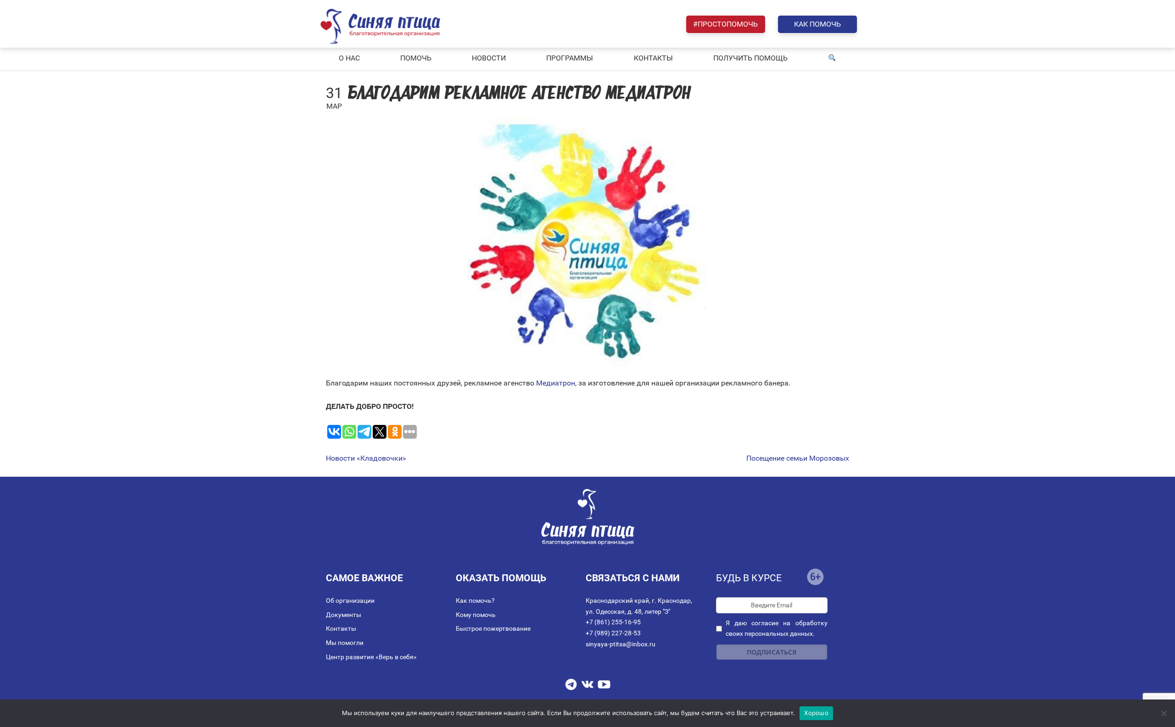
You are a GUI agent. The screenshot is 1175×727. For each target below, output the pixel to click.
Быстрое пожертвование (493, 628)
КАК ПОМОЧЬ (817, 24)
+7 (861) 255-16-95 (613, 622)
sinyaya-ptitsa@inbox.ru (620, 644)
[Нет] (1163, 713)
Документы (343, 614)
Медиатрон (555, 383)
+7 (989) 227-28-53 (613, 633)
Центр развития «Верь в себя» (371, 657)
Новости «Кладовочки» (366, 458)
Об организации (350, 600)
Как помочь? (475, 600)
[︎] (832, 58)
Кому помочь (476, 614)
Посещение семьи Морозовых (797, 458)
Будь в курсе (749, 578)
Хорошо (816, 712)
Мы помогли (345, 642)
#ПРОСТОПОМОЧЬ (725, 24)
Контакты (341, 628)
